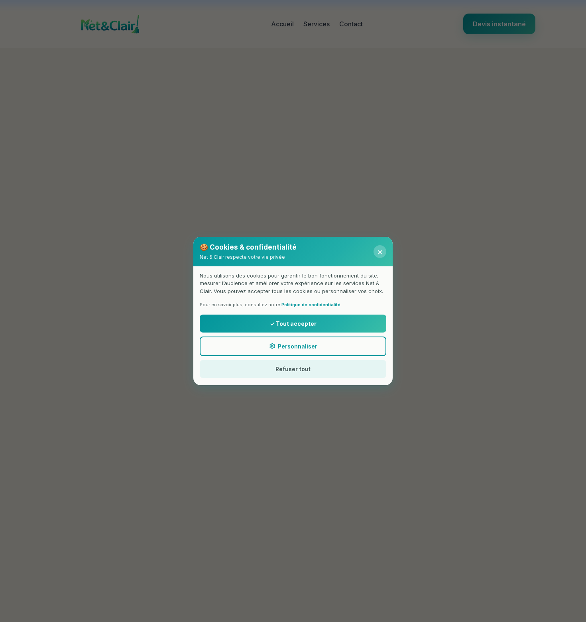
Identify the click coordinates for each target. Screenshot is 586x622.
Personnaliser (297, 346)
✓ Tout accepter (293, 323)
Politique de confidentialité (310, 304)
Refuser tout (293, 369)
